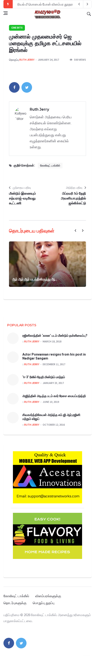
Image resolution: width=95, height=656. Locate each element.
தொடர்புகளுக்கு (15, 603)
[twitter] (26, 87)
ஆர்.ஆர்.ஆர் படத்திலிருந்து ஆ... (34, 279)
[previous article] (87, 4)
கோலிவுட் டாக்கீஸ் (50, 165)
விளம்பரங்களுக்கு (48, 596)
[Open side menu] (5, 13)
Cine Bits (17, 28)
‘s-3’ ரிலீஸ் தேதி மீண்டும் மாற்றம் (43, 377)
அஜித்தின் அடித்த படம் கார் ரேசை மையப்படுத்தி (54, 396)
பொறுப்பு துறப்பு (43, 603)
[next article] (79, 4)
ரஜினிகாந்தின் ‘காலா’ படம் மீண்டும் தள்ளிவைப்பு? (54, 335)
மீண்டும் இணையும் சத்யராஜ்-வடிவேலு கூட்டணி (22, 198)
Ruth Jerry (26, 59)
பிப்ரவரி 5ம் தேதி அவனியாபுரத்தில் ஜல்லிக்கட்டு (73, 198)
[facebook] (14, 87)
